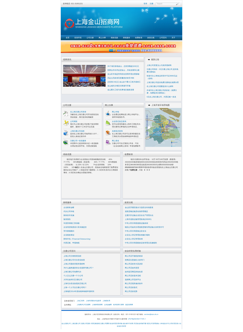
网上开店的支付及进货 (134, 264)
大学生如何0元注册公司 (73, 280)
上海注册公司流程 (77, 131)
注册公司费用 (104, 323)
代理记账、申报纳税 (71, 243)
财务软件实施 (69, 215)
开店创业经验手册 (140, 323)
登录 (145, 4)
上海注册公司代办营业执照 (74, 260)
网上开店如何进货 (132, 268)
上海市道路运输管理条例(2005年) (138, 219)
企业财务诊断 (69, 207)
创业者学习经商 (128, 323)
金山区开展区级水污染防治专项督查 (139, 207)
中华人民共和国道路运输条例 (136, 223)
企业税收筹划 (69, 235)
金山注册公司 (66, 323)
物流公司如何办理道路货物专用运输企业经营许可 (144, 227)
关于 (173, 38)
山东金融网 (108, 304)
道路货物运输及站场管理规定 (136, 211)
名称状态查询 (117, 131)
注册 (151, 4)
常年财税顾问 (69, 231)
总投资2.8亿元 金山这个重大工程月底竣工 (124, 82)
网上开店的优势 (131, 291)
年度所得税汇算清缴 (71, 223)
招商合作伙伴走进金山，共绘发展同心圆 (123, 70)
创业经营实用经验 (116, 323)
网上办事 (102, 38)
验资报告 (67, 219)
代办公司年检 (69, 211)
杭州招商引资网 (118, 304)
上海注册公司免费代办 (72, 272)
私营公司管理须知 (153, 323)
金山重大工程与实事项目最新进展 (120, 90)
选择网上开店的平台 (133, 280)
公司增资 (73, 121)
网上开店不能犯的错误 (134, 256)
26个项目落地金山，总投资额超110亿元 (123, 66)
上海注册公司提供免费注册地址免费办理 (163, 82)
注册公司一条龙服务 (78, 141)
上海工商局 (80, 300)
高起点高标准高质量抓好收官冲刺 (120, 78)
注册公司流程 (85, 323)
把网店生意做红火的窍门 (134, 260)
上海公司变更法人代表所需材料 (159, 65)
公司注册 (90, 38)
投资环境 (78, 38)
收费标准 (138, 38)
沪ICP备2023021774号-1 (137, 319)
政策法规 (150, 38)
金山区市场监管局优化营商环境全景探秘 (123, 74)
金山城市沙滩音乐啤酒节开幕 (118, 86)
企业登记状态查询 (119, 121)
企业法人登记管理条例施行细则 (137, 235)
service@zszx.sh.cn (151, 314)
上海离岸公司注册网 (83, 304)
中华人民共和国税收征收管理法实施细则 (141, 243)
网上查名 (115, 141)
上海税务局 (106, 300)
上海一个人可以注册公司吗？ (75, 287)
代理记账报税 (95, 323)
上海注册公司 (75, 323)
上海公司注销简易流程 (72, 256)
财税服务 (126, 38)
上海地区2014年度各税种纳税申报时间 (79, 291)
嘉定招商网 (129, 304)
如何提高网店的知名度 (134, 272)
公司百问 (163, 38)
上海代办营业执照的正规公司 (75, 283)
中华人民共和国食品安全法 (135, 231)
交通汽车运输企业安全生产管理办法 (139, 215)
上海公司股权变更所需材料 (74, 264)
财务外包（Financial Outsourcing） (78, 239)
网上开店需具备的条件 (134, 283)
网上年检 (115, 112)
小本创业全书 (164, 323)
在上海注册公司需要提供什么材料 (160, 86)
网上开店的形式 (131, 287)
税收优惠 (114, 38)
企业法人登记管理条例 (134, 239)
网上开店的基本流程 (133, 276)
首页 (67, 38)
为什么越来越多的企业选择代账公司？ (79, 268)
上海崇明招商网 (97, 304)
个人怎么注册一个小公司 (73, 276)
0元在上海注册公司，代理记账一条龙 (161, 97)
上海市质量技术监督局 (93, 300)
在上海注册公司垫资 (78, 112)
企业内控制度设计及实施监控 (75, 227)
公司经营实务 (173, 323)
